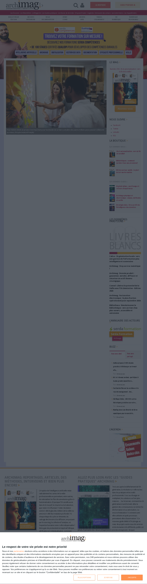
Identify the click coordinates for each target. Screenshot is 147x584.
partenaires (19, 551)
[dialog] (73, 558)
